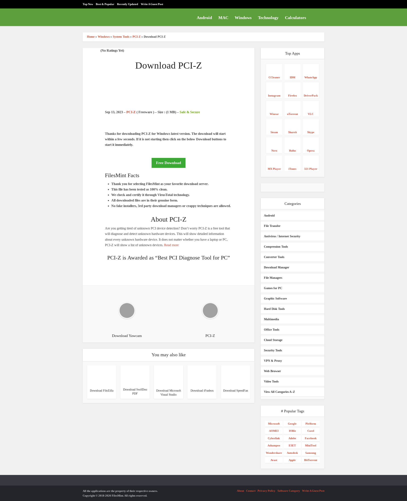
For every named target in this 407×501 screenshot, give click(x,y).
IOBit (292, 430)
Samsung (310, 452)
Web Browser (272, 371)
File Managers (273, 277)
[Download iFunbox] (198, 375)
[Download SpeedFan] (231, 375)
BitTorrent (310, 460)
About (240, 490)
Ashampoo (274, 445)
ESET (292, 445)
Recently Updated (127, 4)
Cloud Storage (273, 340)
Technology (268, 17)
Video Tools (271, 381)
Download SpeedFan (235, 390)
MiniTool (310, 445)
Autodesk (292, 452)
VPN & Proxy (273, 360)
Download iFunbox (202, 390)
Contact (250, 490)
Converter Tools (274, 257)
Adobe (292, 438)
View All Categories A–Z (279, 391)
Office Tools (271, 329)
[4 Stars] (94, 50)
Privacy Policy (266, 490)
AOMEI (274, 430)
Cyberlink (274, 438)
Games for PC (273, 288)
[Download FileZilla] (97, 375)
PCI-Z (136, 36)
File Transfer (272, 226)
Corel (310, 430)
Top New (88, 4)
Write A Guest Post (152, 4)
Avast (273, 460)
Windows (243, 17)
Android (204, 17)
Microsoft (274, 423)
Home (91, 36)
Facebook (310, 438)
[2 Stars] (87, 50)
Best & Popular (105, 4)
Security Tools (273, 350)
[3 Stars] (91, 50)
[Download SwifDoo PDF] (135, 375)
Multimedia (271, 319)
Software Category (288, 490)
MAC (223, 17)
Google (292, 423)
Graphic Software (275, 298)
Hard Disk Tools (274, 309)
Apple (292, 460)
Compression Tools (276, 246)
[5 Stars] (98, 50)
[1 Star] (84, 50)
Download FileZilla (101, 390)
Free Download (168, 163)
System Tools (121, 36)
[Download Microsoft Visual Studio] (164, 375)
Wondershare (274, 452)
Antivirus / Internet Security (282, 236)
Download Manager (276, 267)
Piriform (310, 423)
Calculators (295, 17)
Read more (171, 245)
